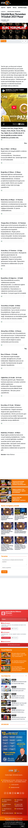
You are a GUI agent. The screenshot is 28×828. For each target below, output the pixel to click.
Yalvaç (14, 7)
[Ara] (23, 3)
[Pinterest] (10, 793)
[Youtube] (18, 793)
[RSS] (23, 793)
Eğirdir (9, 7)
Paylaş (4, 40)
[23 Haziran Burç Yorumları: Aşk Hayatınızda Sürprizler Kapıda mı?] (7, 511)
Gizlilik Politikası (15, 826)
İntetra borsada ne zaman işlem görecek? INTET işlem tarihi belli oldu (19, 690)
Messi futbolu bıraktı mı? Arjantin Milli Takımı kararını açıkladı (19, 682)
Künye (20, 820)
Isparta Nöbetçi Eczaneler (6, 800)
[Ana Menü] (25, 3)
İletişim (16, 820)
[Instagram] (13, 793)
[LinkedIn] (15, 793)
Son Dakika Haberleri (8, 813)
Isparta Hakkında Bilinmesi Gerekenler (14, 818)
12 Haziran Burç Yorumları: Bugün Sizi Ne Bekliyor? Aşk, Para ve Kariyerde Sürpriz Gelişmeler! (20, 547)
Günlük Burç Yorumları (13, 11)
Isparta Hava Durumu (19, 800)
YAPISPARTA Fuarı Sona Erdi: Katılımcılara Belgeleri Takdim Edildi (18, 711)
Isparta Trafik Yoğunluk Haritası (19, 805)
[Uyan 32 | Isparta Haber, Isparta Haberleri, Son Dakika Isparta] (6, 2)
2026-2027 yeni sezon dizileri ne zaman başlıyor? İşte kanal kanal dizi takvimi (18, 697)
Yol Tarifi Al (15, 628)
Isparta (3, 7)
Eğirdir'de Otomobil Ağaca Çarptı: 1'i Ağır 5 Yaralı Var (19, 704)
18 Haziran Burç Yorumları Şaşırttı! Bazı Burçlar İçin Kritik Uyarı (20, 531)
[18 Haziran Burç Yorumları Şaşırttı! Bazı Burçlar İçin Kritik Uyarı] (21, 525)
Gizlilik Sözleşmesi (10, 820)
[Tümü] (26, 676)
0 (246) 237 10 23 (6, 628)
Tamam (22, 826)
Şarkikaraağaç (22, 7)
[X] (7, 793)
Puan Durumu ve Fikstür (6, 809)
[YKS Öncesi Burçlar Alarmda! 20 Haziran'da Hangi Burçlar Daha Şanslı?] (21, 511)
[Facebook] (5, 793)
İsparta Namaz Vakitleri (6, 805)
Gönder (4, 571)
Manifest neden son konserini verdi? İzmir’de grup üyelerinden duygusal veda (19, 718)
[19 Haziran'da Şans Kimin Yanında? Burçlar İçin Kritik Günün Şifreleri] (7, 525)
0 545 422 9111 (15, 784)
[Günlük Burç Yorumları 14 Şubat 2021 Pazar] (14, 31)
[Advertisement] (14, 593)
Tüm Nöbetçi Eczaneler (14, 644)
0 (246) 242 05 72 (6, 637)
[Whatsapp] (20, 793)
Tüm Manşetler (19, 808)
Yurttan (14, 679)
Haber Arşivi (19, 813)
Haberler (3, 11)
